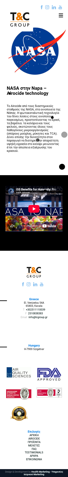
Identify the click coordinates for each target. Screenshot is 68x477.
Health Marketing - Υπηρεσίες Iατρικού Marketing (43, 473)
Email (24, 317)
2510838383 (35, 313)
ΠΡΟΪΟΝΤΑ (34, 442)
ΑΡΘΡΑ (34, 455)
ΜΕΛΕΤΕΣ (34, 445)
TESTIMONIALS (34, 452)
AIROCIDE (34, 438)
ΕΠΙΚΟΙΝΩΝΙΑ (34, 459)
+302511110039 (35, 309)
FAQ (34, 449)
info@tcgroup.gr (38, 317)
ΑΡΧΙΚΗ (34, 435)
